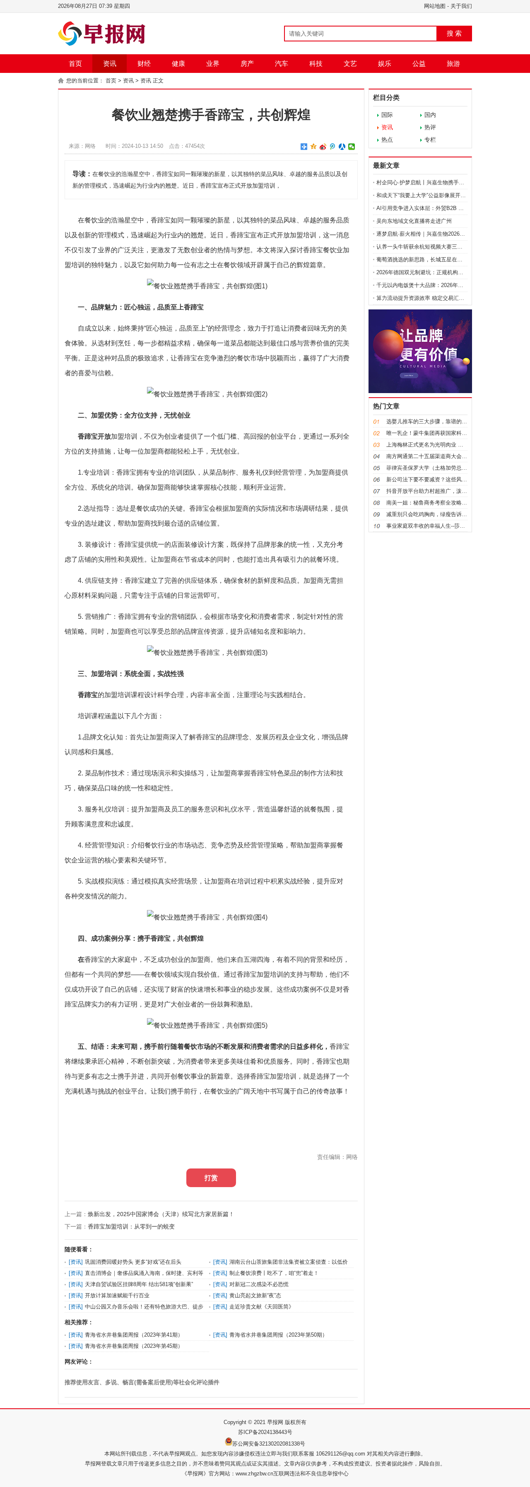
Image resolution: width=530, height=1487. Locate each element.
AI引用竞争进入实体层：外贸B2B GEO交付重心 (434, 208)
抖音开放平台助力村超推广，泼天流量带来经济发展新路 (453, 491)
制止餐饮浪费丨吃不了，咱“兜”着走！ (274, 1273)
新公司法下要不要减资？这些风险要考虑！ (437, 479)
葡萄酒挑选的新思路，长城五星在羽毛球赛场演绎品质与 (443, 259)
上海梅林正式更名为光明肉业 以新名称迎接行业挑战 (449, 445)
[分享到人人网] (342, 146)
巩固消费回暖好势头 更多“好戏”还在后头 (133, 1262)
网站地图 (435, 6)
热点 (387, 139)
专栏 (430, 139)
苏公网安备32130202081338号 (268, 1444)
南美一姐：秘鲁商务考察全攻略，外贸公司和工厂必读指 (453, 503)
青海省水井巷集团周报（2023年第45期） (134, 1346)
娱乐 (384, 63)
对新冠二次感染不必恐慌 (259, 1284)
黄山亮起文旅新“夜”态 (255, 1295)
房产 (247, 63)
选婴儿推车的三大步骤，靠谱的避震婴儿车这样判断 (448, 421)
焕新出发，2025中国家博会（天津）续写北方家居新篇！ (161, 1214)
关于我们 (461, 6)
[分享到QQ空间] (313, 146)
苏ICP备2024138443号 (265, 1432)
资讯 (109, 63)
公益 (419, 63)
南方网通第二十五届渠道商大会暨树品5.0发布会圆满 (449, 456)
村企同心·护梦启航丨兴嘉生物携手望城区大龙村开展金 (441, 182)
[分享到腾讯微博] (332, 146)
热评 (430, 127)
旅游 (453, 63)
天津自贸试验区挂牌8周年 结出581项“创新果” (139, 1284)
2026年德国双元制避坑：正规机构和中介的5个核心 (437, 272)
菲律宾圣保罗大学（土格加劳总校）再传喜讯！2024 (448, 468)
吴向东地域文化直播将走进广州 (414, 221)
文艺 (350, 63)
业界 (212, 63)
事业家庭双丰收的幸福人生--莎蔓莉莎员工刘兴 (441, 526)
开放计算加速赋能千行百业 (117, 1295)
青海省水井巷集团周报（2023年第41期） (134, 1335)
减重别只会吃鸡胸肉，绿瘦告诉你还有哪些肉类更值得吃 (453, 514)
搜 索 (454, 33)
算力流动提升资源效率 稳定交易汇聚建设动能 (431, 298)
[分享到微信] (351, 146)
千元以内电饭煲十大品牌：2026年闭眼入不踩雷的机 (438, 285)
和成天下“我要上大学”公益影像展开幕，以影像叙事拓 (440, 195)
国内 (430, 114)
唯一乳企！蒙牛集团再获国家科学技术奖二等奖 (442, 433)
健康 (178, 63)
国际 (387, 114)
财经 (144, 63)
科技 (316, 63)
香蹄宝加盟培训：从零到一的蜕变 (131, 1226)
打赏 (211, 1177)
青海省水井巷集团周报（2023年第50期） (278, 1335)
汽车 (281, 63)
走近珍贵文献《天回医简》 (261, 1307)
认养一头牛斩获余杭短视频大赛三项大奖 (424, 247)
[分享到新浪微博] (323, 146)
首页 (75, 63)
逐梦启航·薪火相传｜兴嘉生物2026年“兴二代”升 (433, 234)
